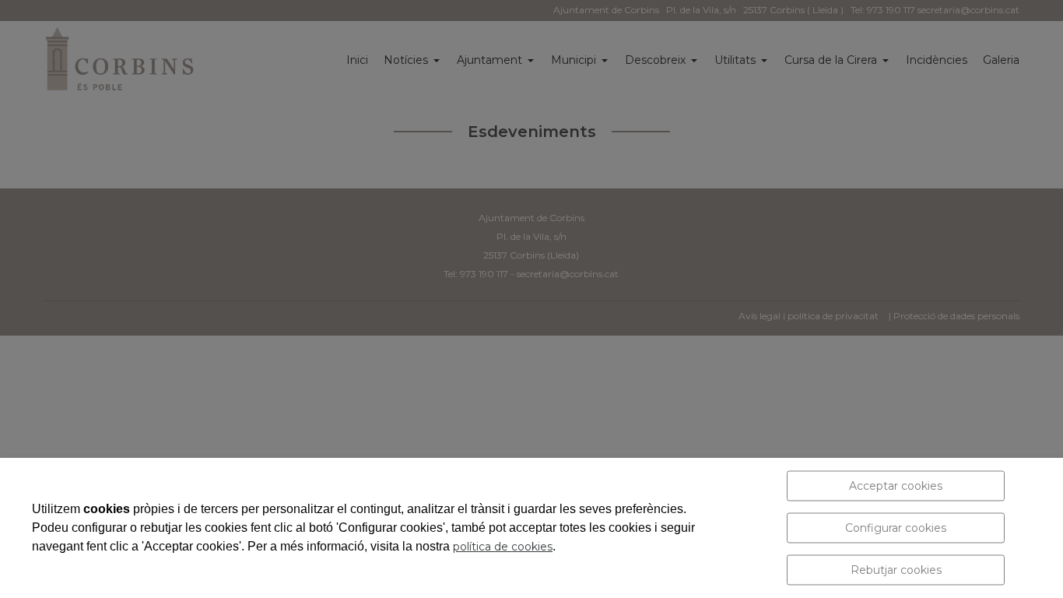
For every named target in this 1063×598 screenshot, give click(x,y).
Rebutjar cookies (896, 570)
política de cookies (503, 547)
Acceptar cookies (895, 486)
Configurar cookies (895, 528)
